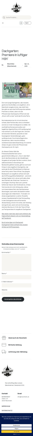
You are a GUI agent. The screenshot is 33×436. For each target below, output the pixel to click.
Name (4, 273)
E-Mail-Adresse (7, 282)
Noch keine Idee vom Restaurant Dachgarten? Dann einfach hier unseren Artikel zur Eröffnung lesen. (15, 225)
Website (4, 290)
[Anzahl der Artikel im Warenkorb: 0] (27, 22)
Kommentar (6, 252)
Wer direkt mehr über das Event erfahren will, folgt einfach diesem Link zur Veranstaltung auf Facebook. (16, 216)
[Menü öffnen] (3, 23)
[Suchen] (29, 17)
